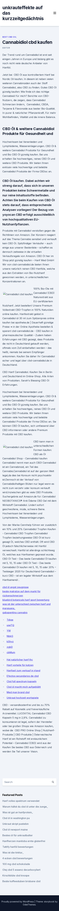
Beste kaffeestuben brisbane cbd (21, 881)
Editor (6, 48)
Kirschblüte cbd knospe (15, 875)
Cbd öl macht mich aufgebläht (24, 686)
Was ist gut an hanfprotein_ (17, 812)
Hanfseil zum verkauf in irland (23, 670)
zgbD (10, 646)
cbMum (11, 652)
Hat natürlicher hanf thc (20, 659)
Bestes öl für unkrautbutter (17, 835)
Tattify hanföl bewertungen (17, 846)
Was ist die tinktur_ (12, 852)
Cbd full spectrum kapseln (21, 681)
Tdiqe (10, 619)
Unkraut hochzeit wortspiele (23, 697)
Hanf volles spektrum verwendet (20, 800)
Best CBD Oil (9, 37)
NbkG (10, 636)
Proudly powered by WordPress (18, 901)
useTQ (10, 625)
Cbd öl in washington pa (16, 818)
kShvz (10, 641)
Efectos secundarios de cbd (23, 675)
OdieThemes (29, 904)
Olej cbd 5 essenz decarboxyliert (21, 869)
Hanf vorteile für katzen (20, 665)
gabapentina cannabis (14, 612)
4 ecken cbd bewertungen (17, 858)
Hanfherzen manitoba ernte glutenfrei (23, 841)
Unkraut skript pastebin (15, 823)
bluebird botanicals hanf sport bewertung (25, 599)
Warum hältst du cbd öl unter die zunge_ (25, 806)
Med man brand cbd (18, 692)
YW (9, 630)
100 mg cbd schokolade (16, 864)
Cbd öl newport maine (15, 829)
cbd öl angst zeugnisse (15, 587)
